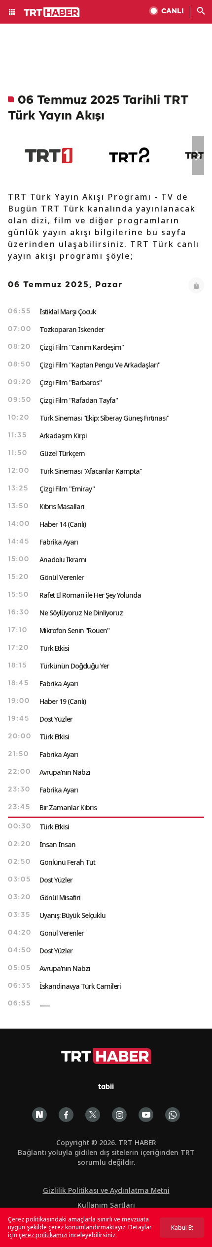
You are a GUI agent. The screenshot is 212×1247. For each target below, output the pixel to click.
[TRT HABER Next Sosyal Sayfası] (39, 1114)
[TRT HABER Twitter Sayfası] (92, 1114)
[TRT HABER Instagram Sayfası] (119, 1114)
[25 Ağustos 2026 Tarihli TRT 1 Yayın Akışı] (48, 155)
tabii (106, 1087)
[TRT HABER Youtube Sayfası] (146, 1114)
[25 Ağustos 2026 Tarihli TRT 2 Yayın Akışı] (130, 155)
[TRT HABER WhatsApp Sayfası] (172, 1114)
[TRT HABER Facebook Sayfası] (66, 1114)
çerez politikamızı (43, 1235)
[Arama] (201, 12)
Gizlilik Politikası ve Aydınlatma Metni (106, 1190)
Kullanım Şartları (106, 1205)
